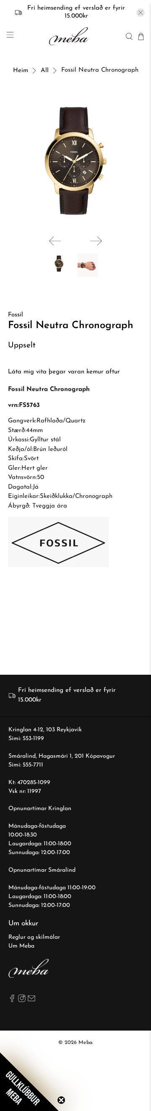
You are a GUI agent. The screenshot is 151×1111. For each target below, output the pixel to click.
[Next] (96, 241)
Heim (20, 70)
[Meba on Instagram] (22, 1000)
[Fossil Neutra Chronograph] (75, 160)
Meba (85, 1042)
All (45, 70)
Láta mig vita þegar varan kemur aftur (64, 372)
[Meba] (69, 36)
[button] (29, 1081)
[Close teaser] (61, 1100)
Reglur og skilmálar (34, 937)
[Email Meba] (31, 1000)
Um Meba (21, 946)
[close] (140, 12)
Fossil (15, 315)
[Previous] (55, 241)
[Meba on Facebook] (12, 1000)
